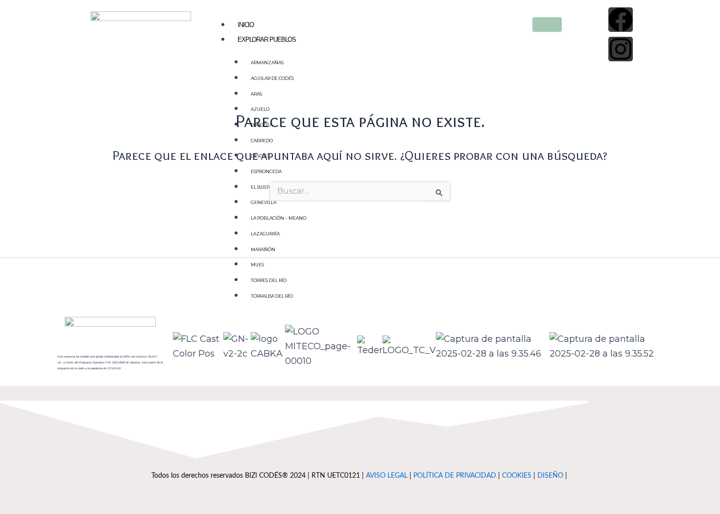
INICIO (246, 24)
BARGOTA (261, 125)
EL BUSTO (261, 187)
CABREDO (262, 140)
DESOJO (260, 155)
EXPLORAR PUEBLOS (267, 39)
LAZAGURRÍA (265, 233)
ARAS (256, 94)
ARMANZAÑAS (267, 62)
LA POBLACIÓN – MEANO (278, 218)
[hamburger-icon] (547, 24)
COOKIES (516, 475)
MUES (257, 264)
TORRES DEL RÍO (269, 280)
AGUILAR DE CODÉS (272, 78)
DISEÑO (550, 475)
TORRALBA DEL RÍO (272, 296)
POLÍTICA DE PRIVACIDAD (454, 475)
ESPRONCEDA (266, 171)
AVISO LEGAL (387, 475)
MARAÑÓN (263, 249)
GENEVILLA (263, 202)
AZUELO (260, 109)
